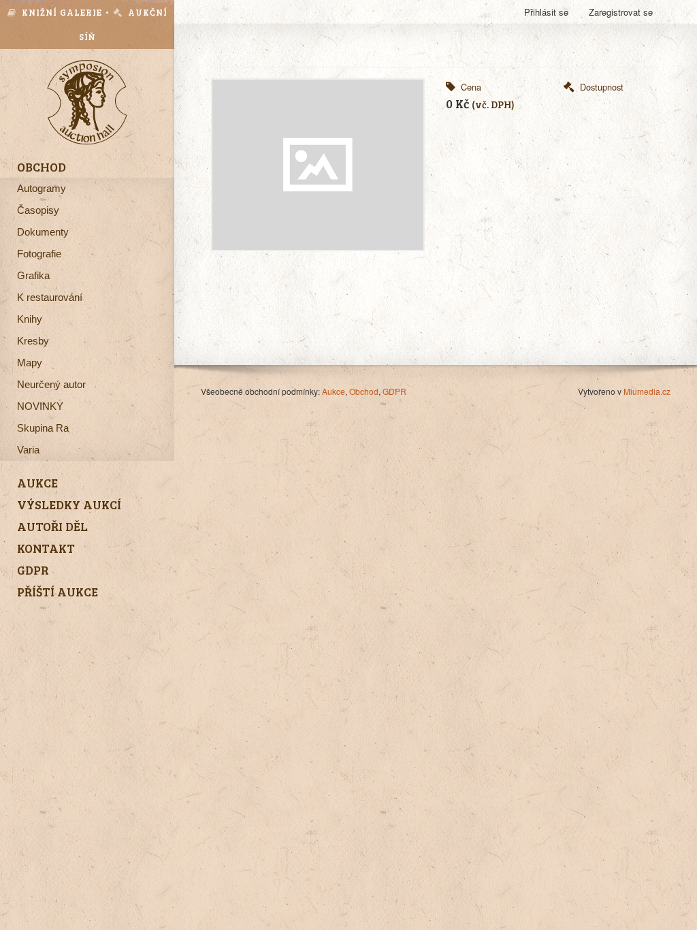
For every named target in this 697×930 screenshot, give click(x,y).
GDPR (394, 391)
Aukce (333, 391)
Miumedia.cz (646, 391)
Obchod (363, 391)
